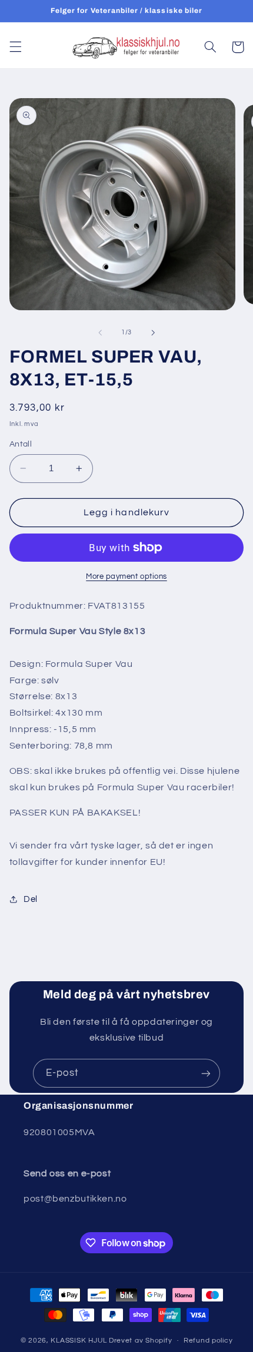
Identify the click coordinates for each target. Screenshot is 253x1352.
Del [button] (31, 899)
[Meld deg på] (205, 1073)
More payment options (126, 577)
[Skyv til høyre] (153, 332)
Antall (20, 444)
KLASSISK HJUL (79, 1340)
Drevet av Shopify (140, 1340)
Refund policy (208, 1340)
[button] (15, 47)
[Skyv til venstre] (100, 332)
